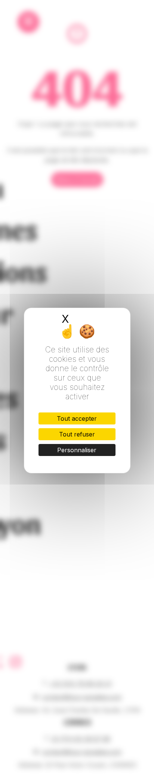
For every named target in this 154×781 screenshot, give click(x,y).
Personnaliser (76, 450)
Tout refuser (77, 434)
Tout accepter (77, 418)
